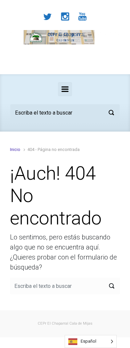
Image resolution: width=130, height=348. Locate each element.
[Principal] (65, 89)
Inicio (15, 149)
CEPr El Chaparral (53, 323)
